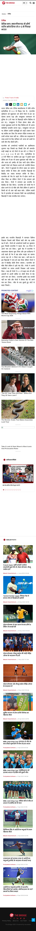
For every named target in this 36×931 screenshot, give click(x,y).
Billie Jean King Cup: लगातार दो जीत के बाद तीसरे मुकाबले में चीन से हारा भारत (17, 742)
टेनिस (3, 20)
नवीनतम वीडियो (11, 460)
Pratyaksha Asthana (9, 747)
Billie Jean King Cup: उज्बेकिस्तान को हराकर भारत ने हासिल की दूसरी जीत (16, 771)
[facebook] (7, 104)
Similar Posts (11, 540)
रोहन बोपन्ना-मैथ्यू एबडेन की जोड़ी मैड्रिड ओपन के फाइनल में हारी (17, 654)
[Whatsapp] (14, 104)
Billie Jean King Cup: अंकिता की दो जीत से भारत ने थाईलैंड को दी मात (18, 802)
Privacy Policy (6, 921)
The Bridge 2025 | (11, 924)
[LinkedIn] (18, 104)
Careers (31, 921)
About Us (15, 921)
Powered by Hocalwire (24, 924)
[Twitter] (10, 104)
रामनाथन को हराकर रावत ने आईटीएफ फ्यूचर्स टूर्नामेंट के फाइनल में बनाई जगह (17, 859)
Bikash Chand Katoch (9, 573)
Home (4, 14)
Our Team (23, 921)
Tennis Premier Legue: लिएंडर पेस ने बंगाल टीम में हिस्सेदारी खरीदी (16, 597)
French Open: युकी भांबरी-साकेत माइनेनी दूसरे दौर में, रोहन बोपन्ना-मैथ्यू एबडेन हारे (17, 567)
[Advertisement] (18, 74)
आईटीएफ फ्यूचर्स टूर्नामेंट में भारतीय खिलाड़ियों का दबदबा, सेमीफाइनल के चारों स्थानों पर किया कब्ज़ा (17, 889)
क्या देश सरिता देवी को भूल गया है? (11, 485)
